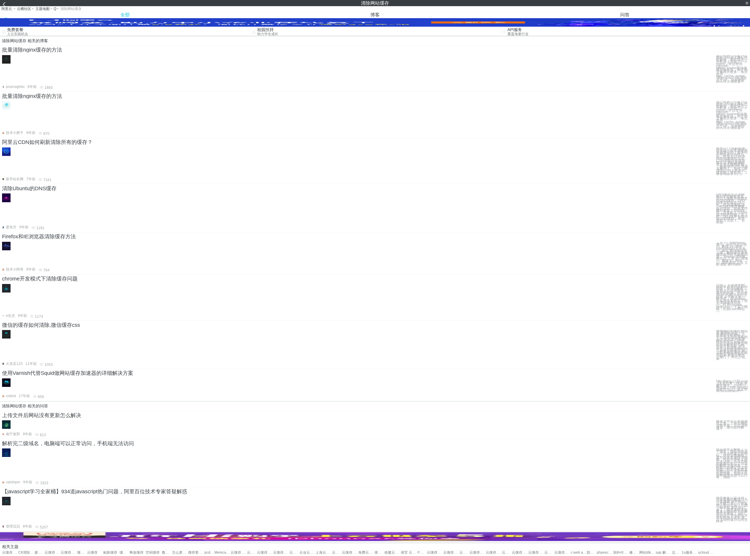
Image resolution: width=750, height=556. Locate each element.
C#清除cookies (26, 552)
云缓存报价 (536, 552)
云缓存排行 (477, 552)
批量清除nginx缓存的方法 (32, 50)
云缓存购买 (281, 552)
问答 (625, 14)
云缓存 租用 (520, 552)
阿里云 (6, 9)
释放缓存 (136, 552)
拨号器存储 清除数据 (40, 552)
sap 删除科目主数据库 (664, 552)
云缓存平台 (494, 552)
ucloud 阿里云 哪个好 (706, 552)
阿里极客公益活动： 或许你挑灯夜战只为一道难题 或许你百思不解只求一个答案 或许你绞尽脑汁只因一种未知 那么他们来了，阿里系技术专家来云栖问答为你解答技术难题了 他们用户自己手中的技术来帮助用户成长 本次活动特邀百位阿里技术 (732, 510)
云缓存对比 (294, 552)
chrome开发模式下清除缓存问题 (40, 279)
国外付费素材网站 (621, 552)
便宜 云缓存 (409, 552)
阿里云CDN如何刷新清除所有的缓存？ (47, 142)
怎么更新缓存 (180, 552)
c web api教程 (579, 552)
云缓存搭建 (549, 552)
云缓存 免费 (337, 552)
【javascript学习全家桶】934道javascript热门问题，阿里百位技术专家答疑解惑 (94, 491)
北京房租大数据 (677, 552)
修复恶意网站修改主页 (634, 552)
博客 (375, 14)
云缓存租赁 (562, 552)
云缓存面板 (464, 552)
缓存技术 (82, 552)
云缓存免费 (451, 552)
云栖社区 (24, 9)
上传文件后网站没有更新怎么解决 (41, 415)
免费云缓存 (366, 552)
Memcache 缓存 (222, 552)
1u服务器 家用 (690, 552)
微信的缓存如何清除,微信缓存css (41, 325)
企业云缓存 (307, 552)
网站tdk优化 (647, 552)
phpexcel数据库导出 (605, 552)
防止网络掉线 (592, 552)
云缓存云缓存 (69, 552)
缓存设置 (124, 552)
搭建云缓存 (392, 552)
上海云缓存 (324, 552)
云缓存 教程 (350, 552)
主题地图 (42, 9)
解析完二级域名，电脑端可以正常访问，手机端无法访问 (68, 443)
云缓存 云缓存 (53, 552)
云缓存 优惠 (239, 552)
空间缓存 (153, 552)
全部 (125, 14)
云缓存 (92, 552)
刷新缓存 (110, 552)
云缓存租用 (435, 552)
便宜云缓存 (379, 552)
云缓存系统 (507, 552)
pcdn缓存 (209, 552)
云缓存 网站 (10, 552)
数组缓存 (167, 552)
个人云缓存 (422, 552)
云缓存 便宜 (252, 552)
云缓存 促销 (265, 552)
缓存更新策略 (196, 552)
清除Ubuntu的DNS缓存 (29, 188)
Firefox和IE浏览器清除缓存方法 (39, 236)
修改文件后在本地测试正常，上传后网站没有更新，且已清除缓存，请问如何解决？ (732, 425)
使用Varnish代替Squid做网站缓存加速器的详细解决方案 (67, 373)
